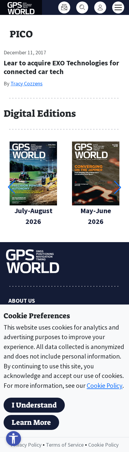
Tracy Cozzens (26, 83)
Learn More (31, 422)
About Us (21, 300)
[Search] (82, 7)
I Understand (34, 405)
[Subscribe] (64, 7)
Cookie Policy (104, 386)
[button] (117, 187)
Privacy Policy (25, 444)
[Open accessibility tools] (13, 438)
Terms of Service (65, 444)
